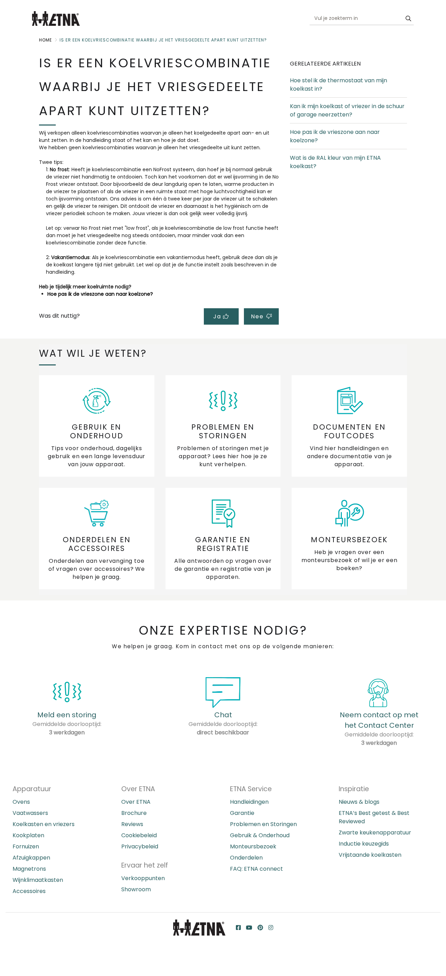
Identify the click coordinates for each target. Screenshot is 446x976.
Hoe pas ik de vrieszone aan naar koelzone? (100, 293)
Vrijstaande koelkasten (370, 855)
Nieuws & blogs (359, 802)
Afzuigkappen (31, 858)
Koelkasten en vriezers (44, 824)
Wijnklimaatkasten (38, 880)
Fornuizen (26, 846)
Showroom (136, 889)
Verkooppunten (143, 878)
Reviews (132, 824)
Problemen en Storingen (263, 824)
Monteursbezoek (253, 846)
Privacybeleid (139, 846)
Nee (258, 316)
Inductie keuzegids (364, 844)
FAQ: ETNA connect (256, 869)
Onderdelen (246, 858)
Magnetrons (29, 869)
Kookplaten (28, 835)
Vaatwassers (30, 813)
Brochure (134, 813)
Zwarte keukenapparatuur (375, 833)
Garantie (242, 813)
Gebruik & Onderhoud (260, 835)
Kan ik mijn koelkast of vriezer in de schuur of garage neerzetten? (347, 110)
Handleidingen (249, 802)
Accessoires (29, 891)
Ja (218, 316)
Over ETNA (136, 802)
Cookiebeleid (139, 835)
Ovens (21, 802)
